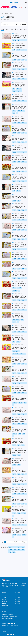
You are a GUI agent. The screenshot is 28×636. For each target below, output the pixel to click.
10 (22, 541)
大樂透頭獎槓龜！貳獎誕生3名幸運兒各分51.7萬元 (6, 36)
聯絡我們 (17, 600)
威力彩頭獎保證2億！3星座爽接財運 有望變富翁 (6, 167)
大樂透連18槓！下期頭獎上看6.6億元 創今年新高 (6, 196)
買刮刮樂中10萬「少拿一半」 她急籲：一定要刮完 (6, 530)
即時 (18, 7)
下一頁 (25, 542)
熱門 (22, 7)
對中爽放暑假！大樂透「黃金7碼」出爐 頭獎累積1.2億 (6, 389)
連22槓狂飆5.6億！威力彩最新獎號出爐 (6, 461)
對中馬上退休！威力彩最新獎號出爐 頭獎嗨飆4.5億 (6, 499)
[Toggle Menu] (25, 7)
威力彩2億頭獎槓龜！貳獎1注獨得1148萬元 (6, 148)
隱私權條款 (4, 602)
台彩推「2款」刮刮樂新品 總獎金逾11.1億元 (6, 46)
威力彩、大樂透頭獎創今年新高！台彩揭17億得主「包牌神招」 (6, 284)
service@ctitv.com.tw (12, 625)
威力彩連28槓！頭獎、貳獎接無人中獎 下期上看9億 (6, 338)
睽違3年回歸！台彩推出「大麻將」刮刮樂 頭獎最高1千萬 (6, 84)
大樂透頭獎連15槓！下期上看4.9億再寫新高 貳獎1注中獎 (6, 226)
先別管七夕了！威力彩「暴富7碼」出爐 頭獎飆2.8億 (6, 65)
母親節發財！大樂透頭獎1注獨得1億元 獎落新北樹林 (6, 509)
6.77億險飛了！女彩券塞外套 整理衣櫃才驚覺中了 (6, 398)
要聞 (12, 29)
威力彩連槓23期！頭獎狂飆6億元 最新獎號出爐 (6, 451)
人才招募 (4, 598)
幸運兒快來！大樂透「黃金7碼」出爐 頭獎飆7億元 (6, 177)
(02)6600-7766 (9, 618)
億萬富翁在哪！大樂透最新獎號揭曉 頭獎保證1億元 (6, 490)
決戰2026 (14, 7)
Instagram (8, 634)
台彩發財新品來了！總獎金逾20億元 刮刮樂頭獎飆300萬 (6, 347)
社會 (16, 29)
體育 (25, 29)
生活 (13, 33)
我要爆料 (17, 602)
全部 (2, 29)
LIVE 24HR (6, 7)
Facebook (5, 634)
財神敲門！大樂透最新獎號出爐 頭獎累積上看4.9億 (6, 216)
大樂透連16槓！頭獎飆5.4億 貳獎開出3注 (6, 206)
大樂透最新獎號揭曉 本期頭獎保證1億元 (6, 97)
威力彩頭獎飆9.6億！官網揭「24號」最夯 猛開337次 (6, 306)
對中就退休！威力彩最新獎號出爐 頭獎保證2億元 (6, 158)
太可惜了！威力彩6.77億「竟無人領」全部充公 (6, 480)
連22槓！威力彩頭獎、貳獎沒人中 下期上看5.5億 (6, 470)
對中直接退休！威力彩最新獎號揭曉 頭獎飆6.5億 (6, 420)
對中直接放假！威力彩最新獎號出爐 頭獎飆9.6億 (6, 296)
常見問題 (17, 598)
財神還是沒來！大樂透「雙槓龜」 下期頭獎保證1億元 (6, 119)
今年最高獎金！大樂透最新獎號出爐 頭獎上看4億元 (6, 245)
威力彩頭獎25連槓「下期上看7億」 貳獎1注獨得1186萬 (6, 410)
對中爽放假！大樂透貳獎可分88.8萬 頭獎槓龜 (6, 328)
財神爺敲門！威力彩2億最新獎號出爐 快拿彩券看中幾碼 (6, 187)
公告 (16, 596)
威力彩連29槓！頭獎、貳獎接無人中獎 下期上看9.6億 (6, 315)
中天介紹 (4, 596)
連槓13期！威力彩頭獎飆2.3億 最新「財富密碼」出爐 (6, 106)
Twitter (3, 634)
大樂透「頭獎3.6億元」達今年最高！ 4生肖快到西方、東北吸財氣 (6, 274)
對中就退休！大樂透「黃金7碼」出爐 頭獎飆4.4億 (6, 235)
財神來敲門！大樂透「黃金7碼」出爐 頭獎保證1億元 (6, 128)
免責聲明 (4, 603)
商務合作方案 (5, 605)
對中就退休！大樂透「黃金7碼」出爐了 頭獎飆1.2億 (6, 55)
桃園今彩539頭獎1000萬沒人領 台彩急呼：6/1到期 (6, 429)
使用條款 (4, 600)
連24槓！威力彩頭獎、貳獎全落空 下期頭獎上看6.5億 (6, 441)
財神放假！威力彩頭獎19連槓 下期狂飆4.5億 (6, 521)
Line (11, 634)
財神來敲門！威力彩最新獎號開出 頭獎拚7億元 (6, 369)
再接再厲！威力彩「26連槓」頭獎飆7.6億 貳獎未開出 (6, 360)
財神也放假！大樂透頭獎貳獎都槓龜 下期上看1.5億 (6, 379)
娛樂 (21, 29)
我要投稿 (17, 603)
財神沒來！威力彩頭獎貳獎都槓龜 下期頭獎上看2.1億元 (6, 138)
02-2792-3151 (11, 623)
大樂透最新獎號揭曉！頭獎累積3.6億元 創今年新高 (6, 255)
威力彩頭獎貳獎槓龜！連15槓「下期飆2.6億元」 (6, 75)
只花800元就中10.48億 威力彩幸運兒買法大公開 (6, 264)
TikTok (13, 634)
